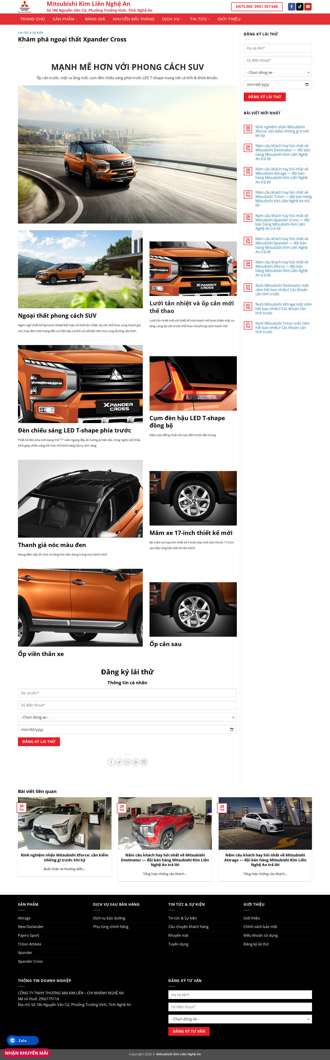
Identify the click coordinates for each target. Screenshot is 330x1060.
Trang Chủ (32, 19)
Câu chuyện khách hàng (188, 926)
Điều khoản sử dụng (261, 935)
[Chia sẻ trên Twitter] (119, 762)
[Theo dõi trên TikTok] (300, 7)
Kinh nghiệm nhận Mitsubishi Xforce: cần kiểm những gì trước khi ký (282, 131)
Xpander (25, 952)
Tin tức (198, 19)
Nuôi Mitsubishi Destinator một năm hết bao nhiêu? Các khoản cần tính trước (282, 289)
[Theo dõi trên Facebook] (291, 7)
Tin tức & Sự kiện (31, 32)
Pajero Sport (28, 935)
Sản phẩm (63, 19)
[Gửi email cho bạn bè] (127, 762)
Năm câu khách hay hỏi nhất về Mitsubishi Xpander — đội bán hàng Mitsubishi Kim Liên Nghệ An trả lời (281, 245)
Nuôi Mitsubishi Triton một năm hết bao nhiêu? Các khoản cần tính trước (282, 327)
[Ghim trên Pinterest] (135, 762)
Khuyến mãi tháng (134, 19)
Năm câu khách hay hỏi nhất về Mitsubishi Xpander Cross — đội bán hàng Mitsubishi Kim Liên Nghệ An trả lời (282, 222)
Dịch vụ (170, 19)
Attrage (24, 918)
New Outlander (31, 926)
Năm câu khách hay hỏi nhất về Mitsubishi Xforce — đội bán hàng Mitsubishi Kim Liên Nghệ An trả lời (281, 268)
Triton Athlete (29, 944)
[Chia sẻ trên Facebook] (111, 762)
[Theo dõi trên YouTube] (308, 7)
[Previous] (17, 842)
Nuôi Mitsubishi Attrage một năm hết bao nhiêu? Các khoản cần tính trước (283, 308)
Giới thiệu (229, 19)
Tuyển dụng (178, 944)
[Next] (313, 842)
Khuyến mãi (178, 935)
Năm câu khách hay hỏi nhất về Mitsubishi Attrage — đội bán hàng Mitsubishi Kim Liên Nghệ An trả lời (281, 175)
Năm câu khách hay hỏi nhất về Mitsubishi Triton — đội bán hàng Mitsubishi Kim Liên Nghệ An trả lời (283, 199)
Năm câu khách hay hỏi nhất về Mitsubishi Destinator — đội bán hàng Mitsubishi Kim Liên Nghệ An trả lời (282, 152)
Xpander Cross (30, 961)
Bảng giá (95, 19)
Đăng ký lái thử (256, 944)
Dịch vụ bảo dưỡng (109, 918)
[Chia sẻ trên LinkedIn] (143, 762)
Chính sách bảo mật (260, 926)
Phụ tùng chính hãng (110, 926)
